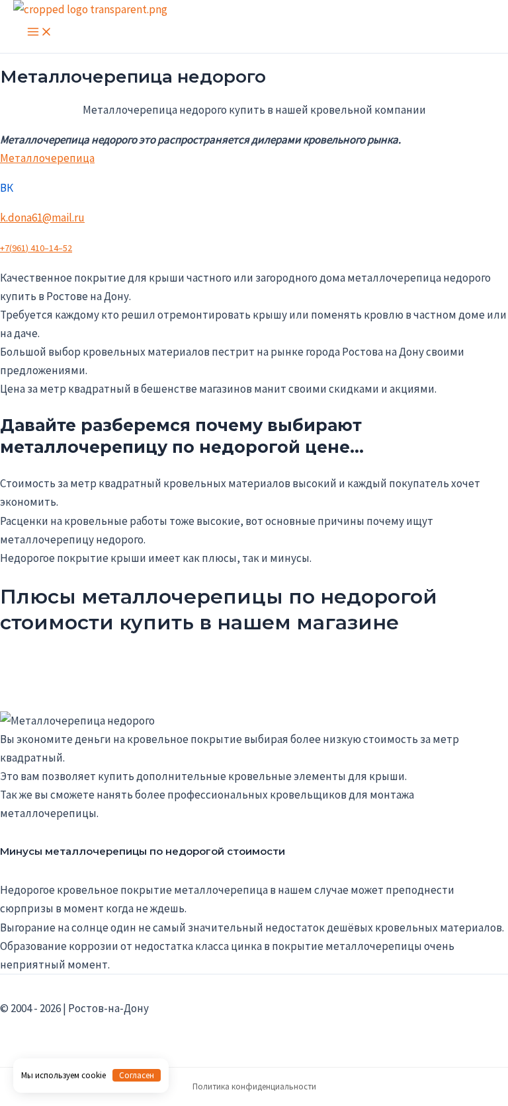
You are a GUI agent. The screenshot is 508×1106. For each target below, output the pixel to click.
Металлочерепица (47, 158)
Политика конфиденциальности (254, 1086)
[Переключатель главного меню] (39, 33)
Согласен (136, 1075)
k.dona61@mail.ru (42, 217)
